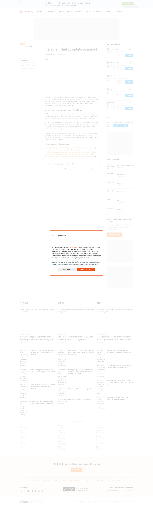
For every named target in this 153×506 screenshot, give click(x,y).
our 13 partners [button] (74, 247)
